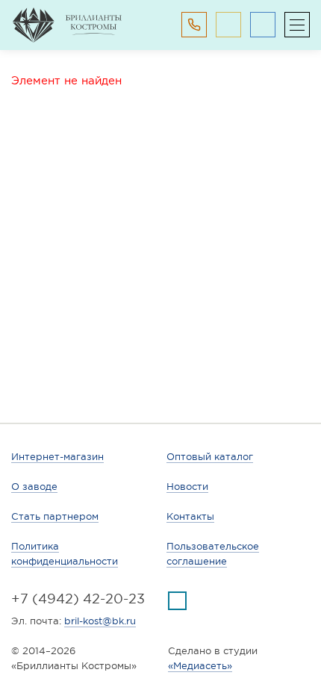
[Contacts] (194, 24)
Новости (187, 486)
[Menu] (297, 24)
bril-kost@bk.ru (100, 621)
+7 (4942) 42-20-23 (78, 598)
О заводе (34, 486)
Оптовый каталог (209, 456)
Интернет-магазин (57, 456)
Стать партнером (55, 516)
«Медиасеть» (200, 665)
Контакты (190, 516)
